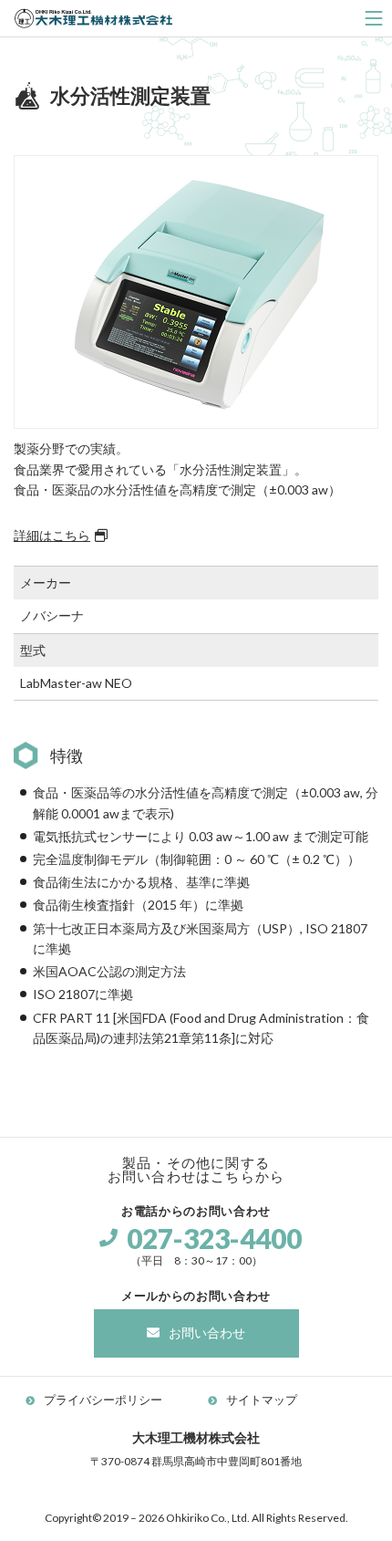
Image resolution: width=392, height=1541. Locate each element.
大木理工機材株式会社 (93, 18)
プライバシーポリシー (103, 1399)
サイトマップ (261, 1399)
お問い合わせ (207, 1332)
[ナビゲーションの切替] (374, 18)
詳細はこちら (52, 535)
